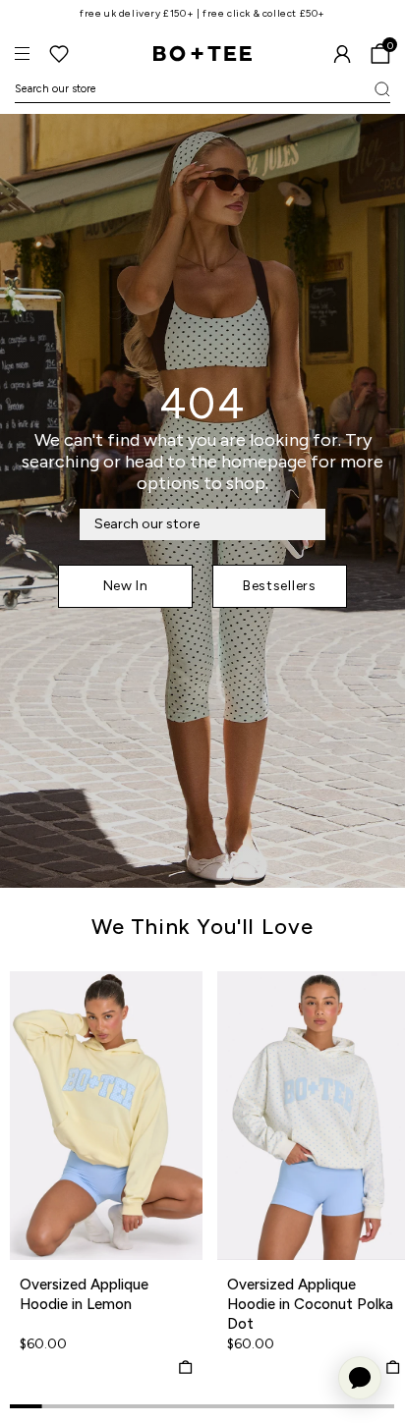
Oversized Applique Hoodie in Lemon (84, 1294)
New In (125, 585)
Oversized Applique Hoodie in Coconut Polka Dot (310, 1304)
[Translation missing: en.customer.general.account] (342, 54)
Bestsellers (280, 585)
